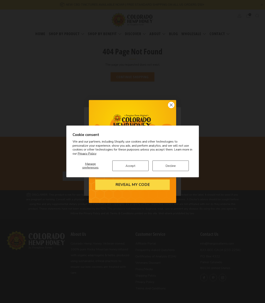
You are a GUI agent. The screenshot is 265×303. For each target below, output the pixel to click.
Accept (130, 166)
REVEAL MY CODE (132, 184)
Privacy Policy (87, 154)
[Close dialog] (171, 105)
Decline (170, 166)
